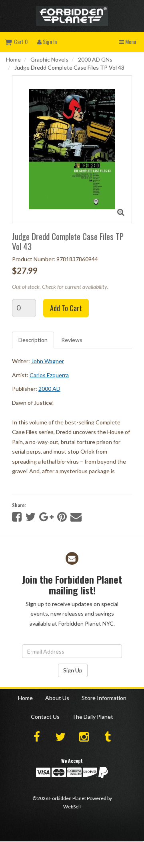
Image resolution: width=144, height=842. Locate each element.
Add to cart (66, 308)
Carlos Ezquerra (49, 375)
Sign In (49, 41)
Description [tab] (33, 339)
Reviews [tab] (71, 339)
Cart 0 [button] (20, 41)
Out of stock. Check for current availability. (60, 286)
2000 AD (49, 388)
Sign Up (72, 670)
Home (13, 59)
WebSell (72, 807)
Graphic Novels (49, 59)
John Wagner (47, 361)
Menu (130, 41)
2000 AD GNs (95, 59)
